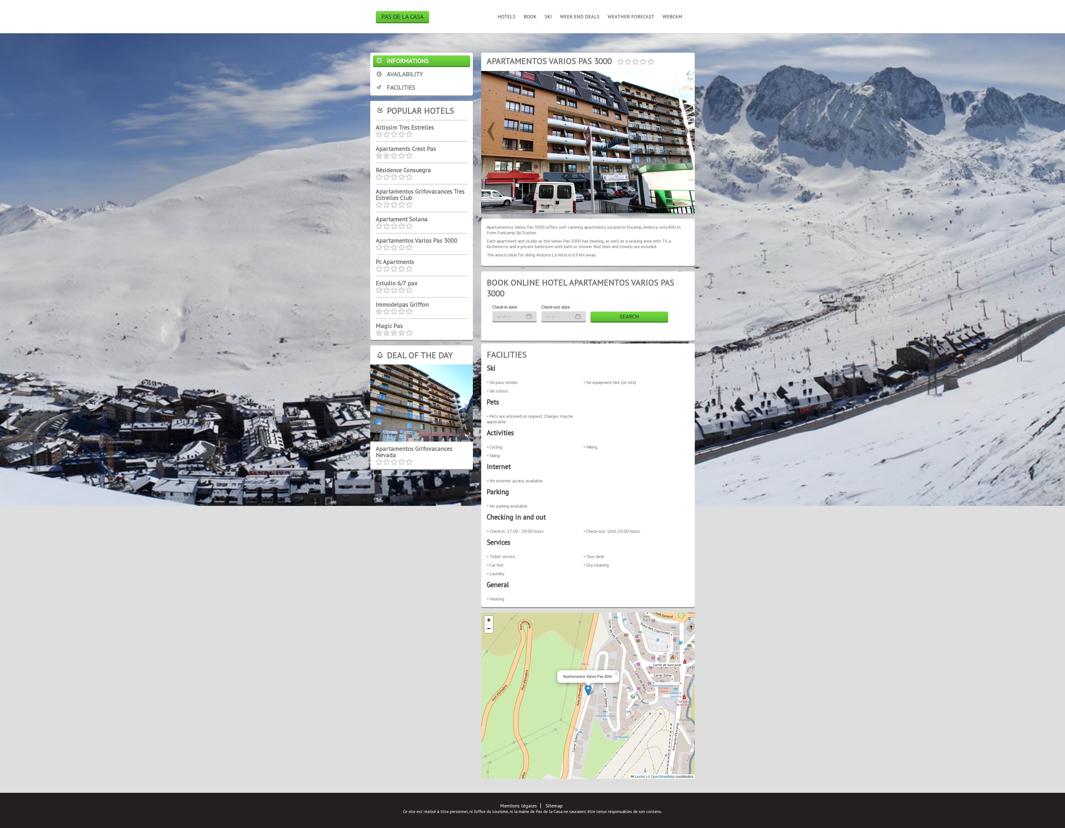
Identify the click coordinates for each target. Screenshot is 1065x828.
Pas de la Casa (402, 17)
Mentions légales (518, 805)
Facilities (401, 87)
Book (530, 16)
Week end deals (579, 16)
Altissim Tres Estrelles (405, 127)
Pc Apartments (395, 262)
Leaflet (639, 776)
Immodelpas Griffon (402, 304)
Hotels (506, 16)
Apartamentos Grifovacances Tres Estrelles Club (420, 194)
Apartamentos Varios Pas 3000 (416, 240)
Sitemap (554, 805)
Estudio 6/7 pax (396, 283)
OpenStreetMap (663, 776)
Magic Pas (389, 326)
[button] (490, 127)
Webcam (672, 16)
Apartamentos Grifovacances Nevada (414, 452)
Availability (405, 74)
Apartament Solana (402, 219)
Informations (408, 61)
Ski (548, 16)
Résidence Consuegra (403, 170)
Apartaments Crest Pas (406, 148)
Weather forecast (631, 16)
